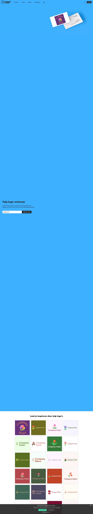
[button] (46, 512)
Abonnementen (37, 2)
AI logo (23, 2)
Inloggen (89, 2)
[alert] (46, 509)
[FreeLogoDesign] (10, 2)
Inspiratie (29, 2)
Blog (44, 2)
